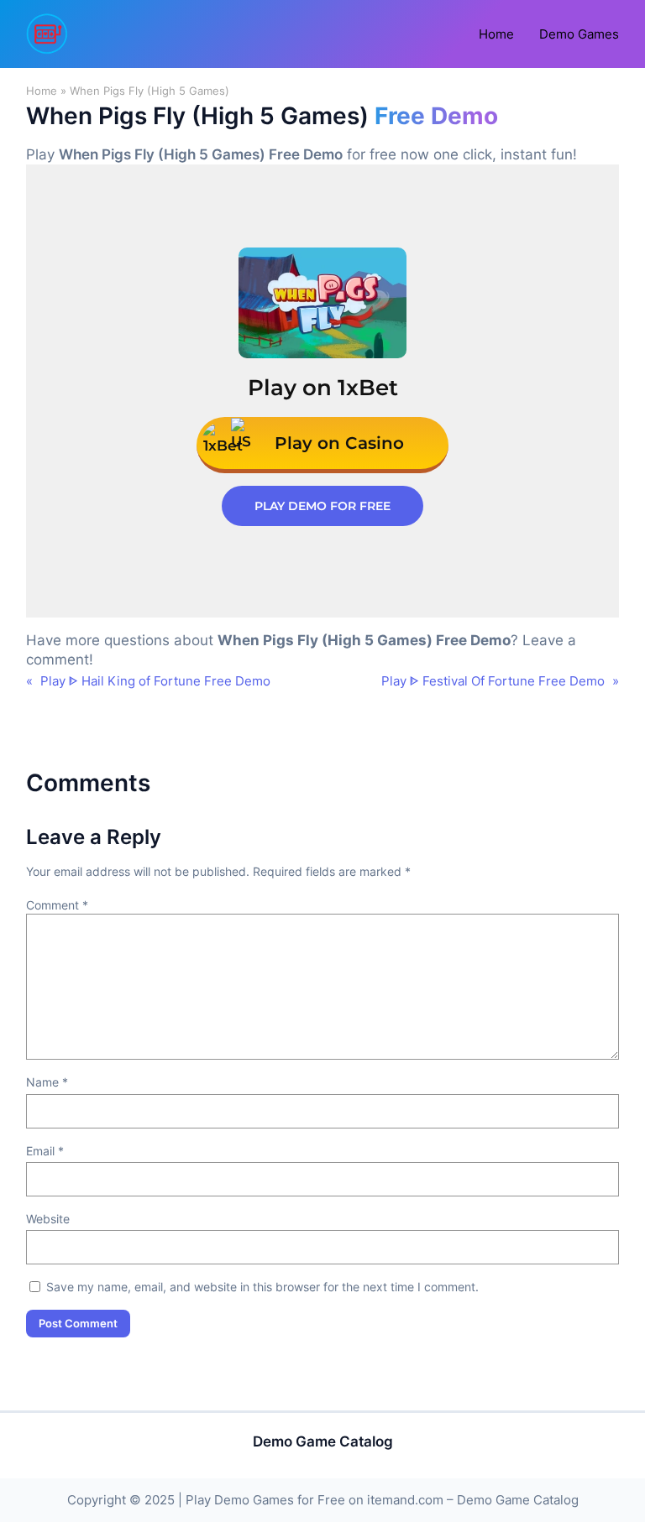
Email (45, 1151)
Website (48, 1219)
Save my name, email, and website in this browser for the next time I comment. (262, 1287)
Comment (57, 905)
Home (41, 91)
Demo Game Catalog (323, 1441)
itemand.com (405, 1500)
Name (47, 1082)
